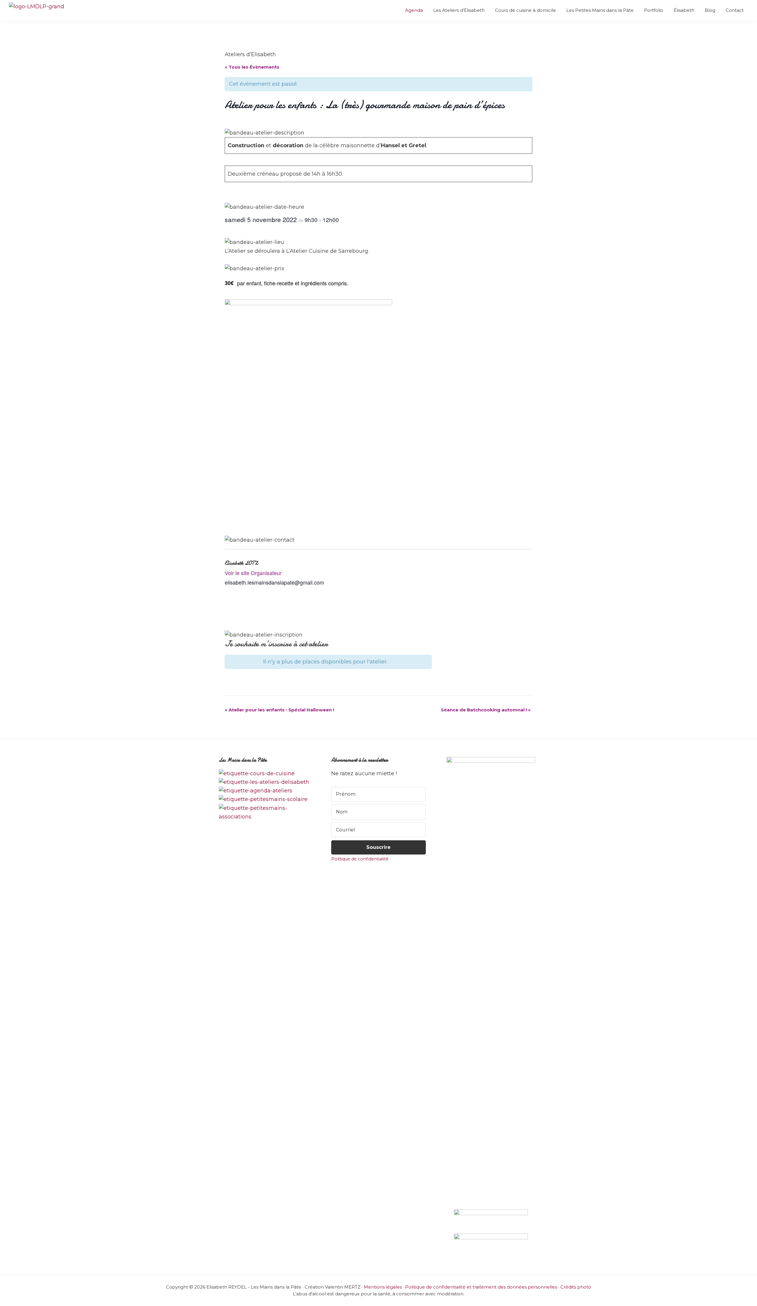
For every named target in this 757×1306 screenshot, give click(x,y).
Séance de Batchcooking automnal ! (486, 710)
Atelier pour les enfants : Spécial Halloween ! (279, 710)
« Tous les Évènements (252, 67)
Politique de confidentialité (360, 859)
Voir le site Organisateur (253, 573)
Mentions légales (383, 1287)
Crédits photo (575, 1287)
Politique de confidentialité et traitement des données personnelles (481, 1287)
